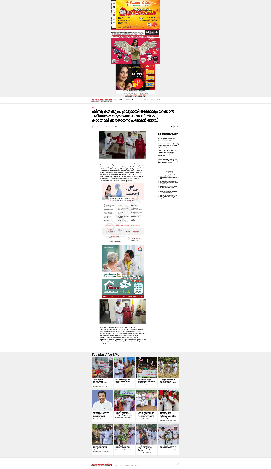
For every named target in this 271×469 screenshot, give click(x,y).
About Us (115, 463)
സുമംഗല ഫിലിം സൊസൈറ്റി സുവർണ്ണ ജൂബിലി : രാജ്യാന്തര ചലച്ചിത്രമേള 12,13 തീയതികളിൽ (168, 145)
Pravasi (153, 100)
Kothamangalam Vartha (102, 126)
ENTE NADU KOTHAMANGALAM (115, 348)
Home (115, 100)
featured (126, 348)
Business (145, 100)
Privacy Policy (126, 463)
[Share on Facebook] (169, 126)
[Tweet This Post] (172, 126)
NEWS (120, 100)
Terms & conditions (134, 463)
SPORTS (138, 100)
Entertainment (129, 100)
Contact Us (120, 463)
